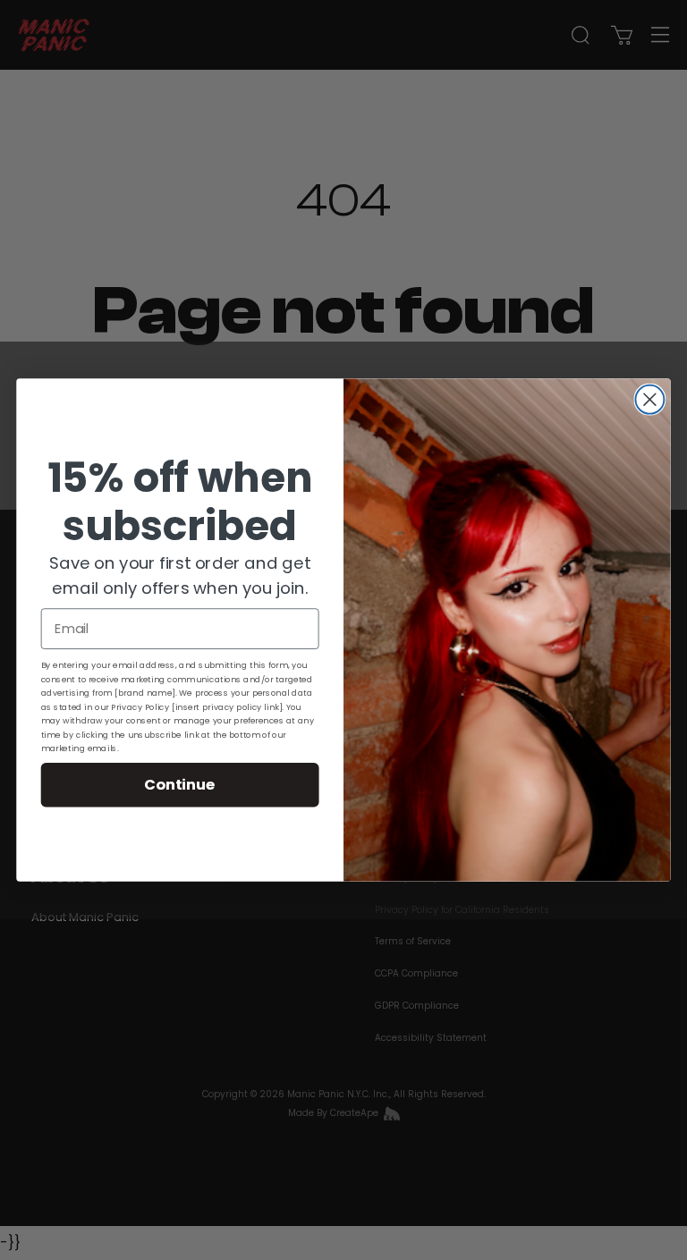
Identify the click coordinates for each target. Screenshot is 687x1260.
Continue (180, 784)
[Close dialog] (649, 399)
